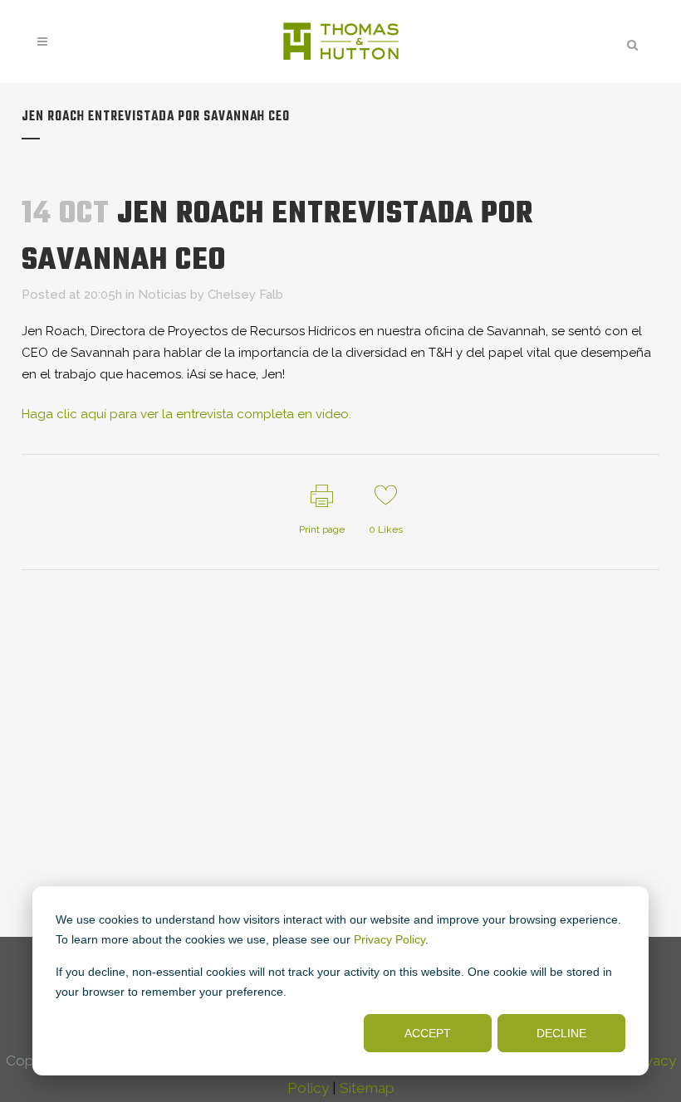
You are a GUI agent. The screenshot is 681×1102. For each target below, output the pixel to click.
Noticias (162, 294)
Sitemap (367, 1088)
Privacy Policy (389, 939)
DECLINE (561, 1033)
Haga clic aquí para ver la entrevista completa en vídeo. (186, 414)
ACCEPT (427, 1033)
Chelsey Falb (245, 294)
